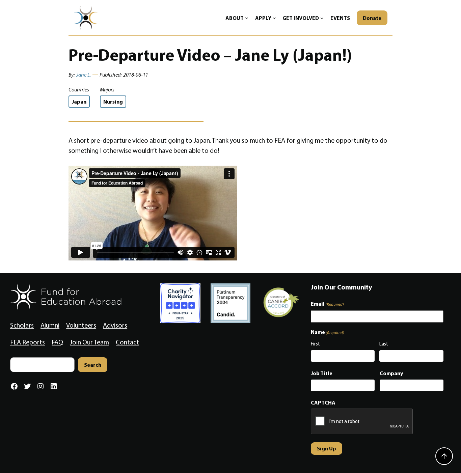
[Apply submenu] (274, 18)
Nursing (113, 101)
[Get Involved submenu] (322, 18)
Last (383, 344)
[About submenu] (246, 18)
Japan (79, 101)
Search (92, 364)
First (315, 344)
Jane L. (83, 75)
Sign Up (326, 448)
